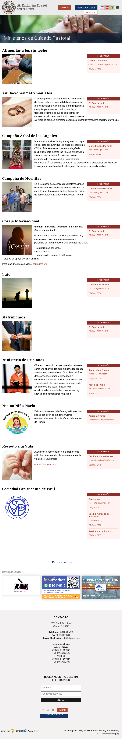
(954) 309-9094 (95, 293)
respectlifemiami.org (45, 464)
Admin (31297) (34, 731)
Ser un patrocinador (12, 572)
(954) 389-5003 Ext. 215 (98, 107)
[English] (102, 7)
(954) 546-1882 (95, 525)
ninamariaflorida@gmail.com (101, 420)
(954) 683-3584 (95, 155)
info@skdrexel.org (71, 638)
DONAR (64, 7)
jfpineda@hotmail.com (98, 374)
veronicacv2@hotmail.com (99, 389)
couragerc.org (40, 264)
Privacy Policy (113, 731)
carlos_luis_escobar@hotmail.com (103, 64)
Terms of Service (107, 733)
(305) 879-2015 (95, 379)
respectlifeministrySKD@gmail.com (103, 460)
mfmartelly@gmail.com (98, 150)
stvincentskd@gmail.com (99, 503)
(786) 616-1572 (95, 69)
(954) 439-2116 (95, 393)
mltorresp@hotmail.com (99, 288)
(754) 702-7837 (95, 508)
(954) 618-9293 (95, 535)
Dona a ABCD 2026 (86, 8)
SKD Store (91, 12)
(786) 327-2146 (95, 465)
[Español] (107, 7)
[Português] (112, 7)
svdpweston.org (95, 520)
